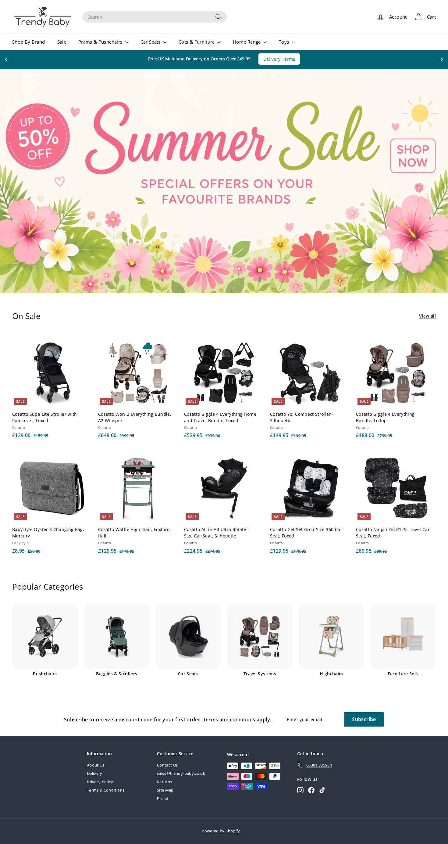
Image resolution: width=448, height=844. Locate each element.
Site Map (165, 790)
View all (427, 316)
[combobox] (154, 17)
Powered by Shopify (221, 831)
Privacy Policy (100, 782)
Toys (284, 42)
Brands (163, 798)
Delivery (94, 773)
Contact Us (167, 765)
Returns (164, 782)
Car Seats (151, 42)
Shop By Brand (28, 42)
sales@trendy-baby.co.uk (181, 773)
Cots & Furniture (197, 42)
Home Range (247, 42)
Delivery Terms (279, 59)
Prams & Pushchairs (101, 42)
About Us (96, 765)
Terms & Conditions (105, 790)
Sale (61, 42)
